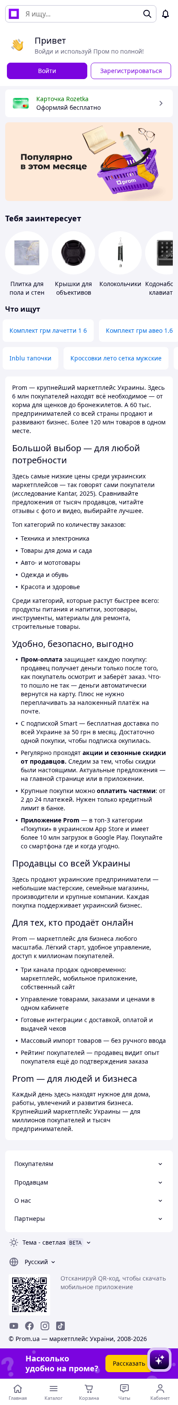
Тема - (44, 1242)
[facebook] (29, 1326)
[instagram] (45, 1326)
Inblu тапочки (30, 358)
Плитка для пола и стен (27, 288)
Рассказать (129, 1363)
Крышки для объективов (73, 288)
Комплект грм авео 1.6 (139, 330)
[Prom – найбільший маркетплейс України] (14, 14)
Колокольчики (120, 284)
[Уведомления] (165, 13)
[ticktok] (60, 1326)
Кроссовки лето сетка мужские (116, 358)
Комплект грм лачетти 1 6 (48, 330)
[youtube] (14, 1326)
